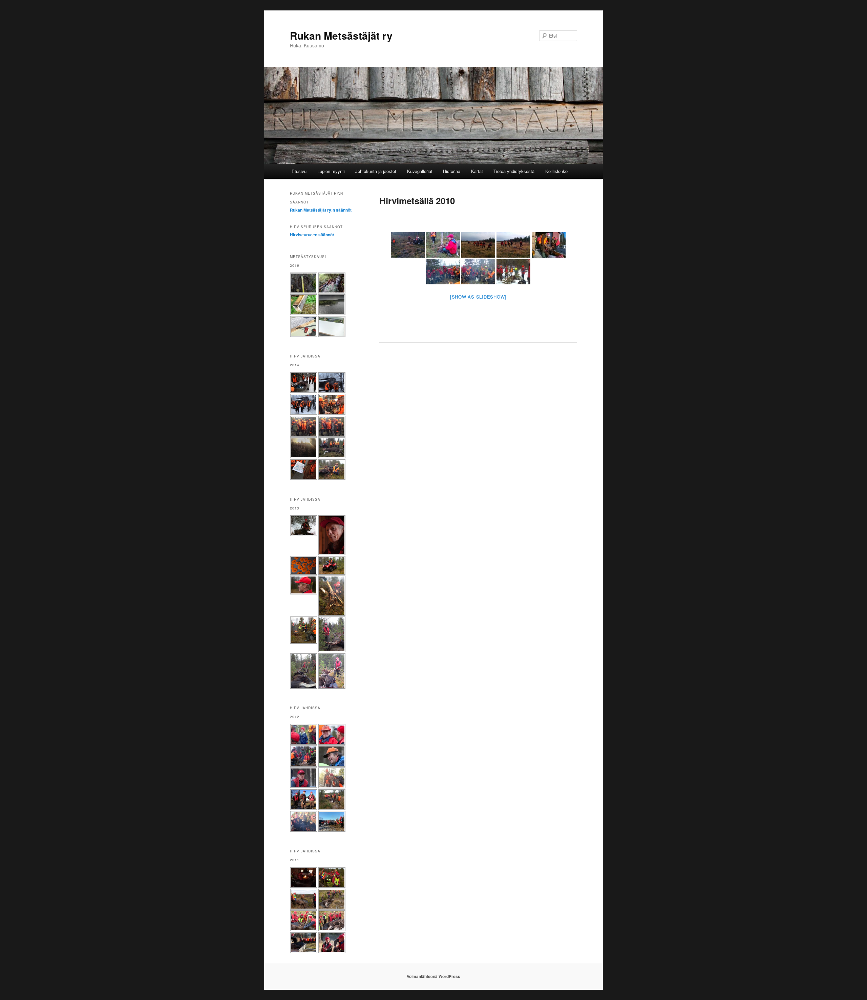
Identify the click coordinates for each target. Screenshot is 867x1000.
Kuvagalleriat (419, 171)
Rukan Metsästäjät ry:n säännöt (321, 210)
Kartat (477, 171)
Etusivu (299, 171)
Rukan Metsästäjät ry (341, 35)
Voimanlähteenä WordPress (433, 976)
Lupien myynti (331, 171)
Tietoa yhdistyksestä (513, 171)
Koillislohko (556, 171)
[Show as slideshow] (478, 297)
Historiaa (451, 171)
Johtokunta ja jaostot (375, 171)
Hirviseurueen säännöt (312, 235)
